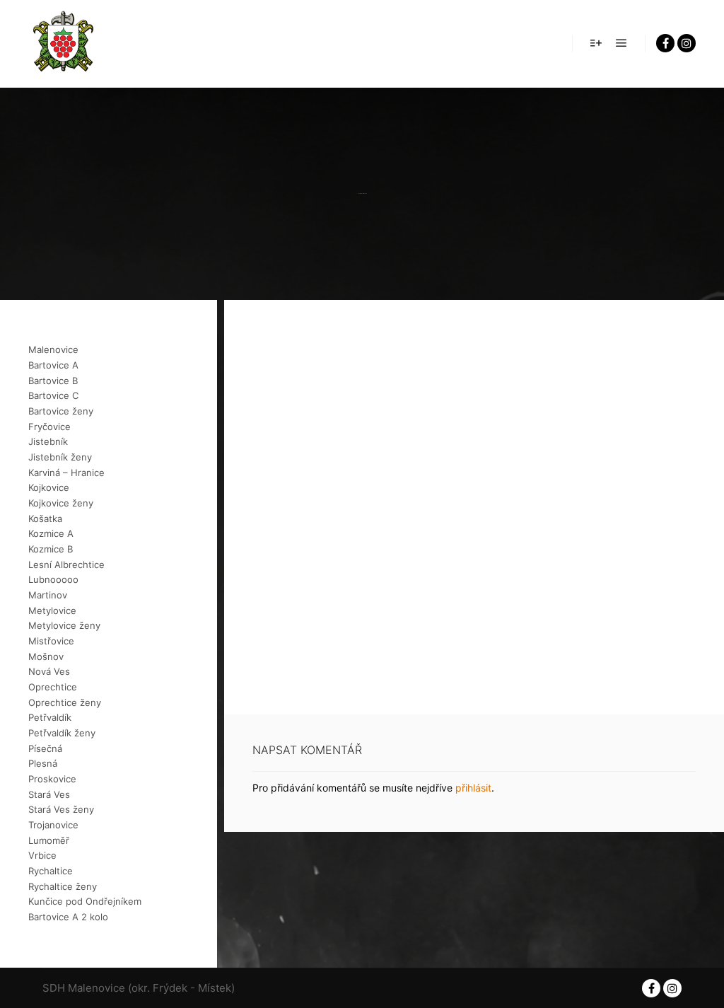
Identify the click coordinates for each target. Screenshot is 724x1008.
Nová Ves (49, 671)
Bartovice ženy (60, 411)
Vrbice (42, 855)
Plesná (42, 763)
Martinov (47, 595)
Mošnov (46, 656)
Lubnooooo (53, 579)
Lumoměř (48, 840)
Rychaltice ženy (62, 886)
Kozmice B (50, 549)
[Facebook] (665, 43)
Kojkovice (48, 487)
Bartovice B (53, 380)
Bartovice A (53, 365)
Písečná (45, 748)
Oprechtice (52, 687)
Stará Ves (49, 794)
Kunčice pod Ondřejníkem (84, 901)
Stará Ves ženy (61, 809)
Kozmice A (51, 533)
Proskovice (52, 778)
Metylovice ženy (64, 625)
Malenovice (53, 349)
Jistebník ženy (60, 457)
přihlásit (473, 788)
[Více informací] (596, 43)
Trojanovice (53, 824)
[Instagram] (686, 43)
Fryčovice (49, 426)
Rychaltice (50, 870)
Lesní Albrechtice (66, 564)
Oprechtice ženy (64, 702)
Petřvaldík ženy (61, 732)
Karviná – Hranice (66, 472)
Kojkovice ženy (60, 503)
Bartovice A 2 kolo (68, 916)
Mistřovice (51, 641)
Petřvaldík (49, 717)
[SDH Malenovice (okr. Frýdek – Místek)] (63, 43)
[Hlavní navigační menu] (621, 43)
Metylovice (52, 610)
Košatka (45, 518)
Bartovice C (53, 395)
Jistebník (48, 441)
